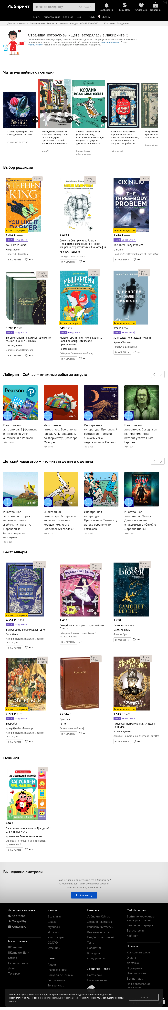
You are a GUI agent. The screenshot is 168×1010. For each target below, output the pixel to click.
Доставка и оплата (17, 23)
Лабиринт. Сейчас (98, 916)
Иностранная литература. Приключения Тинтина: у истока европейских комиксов (100, 520)
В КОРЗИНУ (15, 259)
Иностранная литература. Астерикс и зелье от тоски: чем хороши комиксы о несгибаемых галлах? (60, 520)
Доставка (133, 963)
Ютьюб (12, 958)
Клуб (92, 16)
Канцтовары (56, 937)
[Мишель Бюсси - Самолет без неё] (131, 616)
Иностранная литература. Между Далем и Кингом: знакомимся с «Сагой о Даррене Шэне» (140, 520)
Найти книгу (84, 895)
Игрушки (53, 932)
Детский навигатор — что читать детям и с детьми (48, 461)
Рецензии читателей (100, 927)
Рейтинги (52, 23)
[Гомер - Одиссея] (79, 710)
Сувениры (54, 948)
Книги (36, 16)
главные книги (35, 44)
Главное (68, 16)
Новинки (11, 757)
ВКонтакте (15, 947)
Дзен (11, 968)
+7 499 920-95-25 (89, 23)
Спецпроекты (96, 958)
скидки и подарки (110, 42)
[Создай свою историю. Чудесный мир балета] (80, 616)
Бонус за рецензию (60, 975)
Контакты (109, 23)
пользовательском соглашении (62, 997)
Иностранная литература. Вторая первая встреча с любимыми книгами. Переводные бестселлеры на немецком (17, 524)
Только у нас (56, 985)
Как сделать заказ (138, 952)
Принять (144, 997)
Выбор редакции (18, 167)
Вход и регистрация (140, 925)
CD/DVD (53, 942)
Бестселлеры (15, 551)
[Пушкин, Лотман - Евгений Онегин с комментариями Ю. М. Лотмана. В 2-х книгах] (26, 324)
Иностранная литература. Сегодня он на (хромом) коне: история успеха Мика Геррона (140, 433)
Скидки (74, 23)
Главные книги (57, 970)
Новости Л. (94, 948)
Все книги (54, 916)
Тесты (90, 942)
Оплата (131, 957)
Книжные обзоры (98, 932)
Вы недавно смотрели (23, 871)
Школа (52, 922)
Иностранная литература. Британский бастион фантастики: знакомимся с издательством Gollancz (100, 433)
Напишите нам (136, 973)
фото (38, 178)
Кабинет (132, 936)
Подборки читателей (100, 937)
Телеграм (14, 973)
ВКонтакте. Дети (18, 952)
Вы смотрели (135, 930)
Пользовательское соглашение (138, 985)
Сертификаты (37, 23)
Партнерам (94, 975)
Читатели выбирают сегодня (28, 72)
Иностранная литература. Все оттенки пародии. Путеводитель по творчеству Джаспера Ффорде (60, 433)
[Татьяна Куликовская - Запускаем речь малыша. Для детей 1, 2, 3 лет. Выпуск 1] (26, 819)
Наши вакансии (97, 980)
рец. (88, 178)
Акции (52, 964)
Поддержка (123, 23)
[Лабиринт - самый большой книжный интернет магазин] (19, 5)
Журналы (54, 927)
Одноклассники (18, 963)
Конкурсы (93, 953)
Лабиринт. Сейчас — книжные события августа (45, 374)
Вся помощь (135, 978)
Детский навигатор (99, 922)
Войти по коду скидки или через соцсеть (141, 918)
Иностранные (51, 16)
